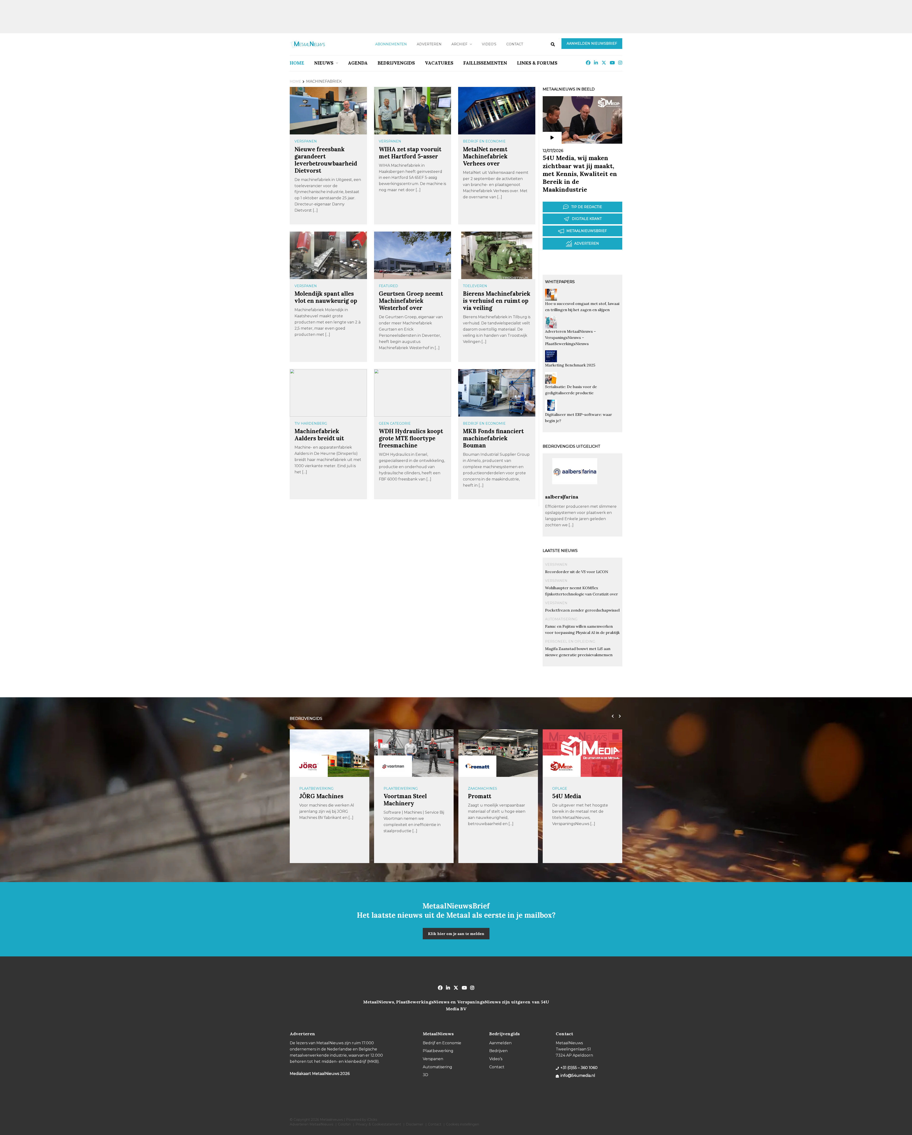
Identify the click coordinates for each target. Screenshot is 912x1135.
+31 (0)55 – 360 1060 (579, 1067)
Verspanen (305, 141)
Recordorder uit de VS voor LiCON (576, 571)
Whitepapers (560, 282)
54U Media (566, 796)
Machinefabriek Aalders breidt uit (319, 434)
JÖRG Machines (321, 796)
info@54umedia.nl (577, 1075)
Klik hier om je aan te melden (456, 933)
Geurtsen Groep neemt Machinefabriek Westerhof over (411, 301)
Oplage (559, 788)
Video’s (489, 44)
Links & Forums (537, 63)
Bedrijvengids (396, 63)
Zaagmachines (482, 788)
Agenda (358, 63)
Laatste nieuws (560, 550)
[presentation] (611, 716)
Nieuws (323, 63)
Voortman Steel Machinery (405, 800)
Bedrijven (498, 1051)
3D (425, 1075)
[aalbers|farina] (574, 491)
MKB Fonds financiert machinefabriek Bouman (493, 438)
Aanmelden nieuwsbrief (592, 43)
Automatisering (561, 619)
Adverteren (429, 44)
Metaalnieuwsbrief (586, 231)
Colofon (344, 1124)
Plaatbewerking (316, 788)
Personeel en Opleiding (570, 641)
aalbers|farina (561, 497)
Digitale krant (587, 219)
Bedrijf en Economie (484, 141)
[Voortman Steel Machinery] (393, 766)
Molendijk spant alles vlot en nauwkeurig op (325, 297)
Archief (459, 44)
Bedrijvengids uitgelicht (571, 446)
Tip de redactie (586, 207)
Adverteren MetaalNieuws (311, 1124)
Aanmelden (500, 1043)
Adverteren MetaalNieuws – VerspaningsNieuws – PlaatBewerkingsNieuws (570, 337)
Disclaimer (414, 1124)
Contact (514, 44)
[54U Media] (562, 766)
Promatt (479, 796)
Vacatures (439, 63)
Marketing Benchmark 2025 (570, 365)
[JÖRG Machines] (309, 766)
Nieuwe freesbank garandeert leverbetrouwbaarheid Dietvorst (325, 160)
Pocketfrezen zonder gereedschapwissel (582, 610)
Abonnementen (391, 44)
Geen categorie (395, 423)
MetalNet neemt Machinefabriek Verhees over (485, 156)
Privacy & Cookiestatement (378, 1124)
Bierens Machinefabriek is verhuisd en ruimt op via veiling (496, 301)
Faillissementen (485, 63)
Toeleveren (475, 286)
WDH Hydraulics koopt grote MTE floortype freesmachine (411, 438)
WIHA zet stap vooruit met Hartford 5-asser (410, 153)
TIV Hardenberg (310, 423)
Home (297, 63)
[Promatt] (477, 766)
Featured (388, 286)
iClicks (372, 1119)
